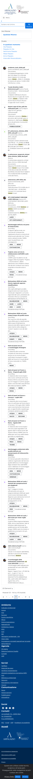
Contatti (4, 654)
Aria (2, 612)
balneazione (14, 301)
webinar (13, 477)
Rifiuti (3, 620)
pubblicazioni (15, 126)
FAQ (2, 675)
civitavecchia (15, 247)
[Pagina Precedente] (3, 597)
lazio (12, 217)
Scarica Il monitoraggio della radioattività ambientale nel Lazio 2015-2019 (18, 565)
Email (7, 722)
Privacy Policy (9, 777)
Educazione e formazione (9, 682)
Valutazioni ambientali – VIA (10, 636)
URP (2, 656)
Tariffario (4, 666)
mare (11, 304)
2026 (19, 339)
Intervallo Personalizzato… (12, 58)
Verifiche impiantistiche (9, 670)
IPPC (2, 629)
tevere (12, 445)
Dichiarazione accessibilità (8, 758)
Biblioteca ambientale (8, 678)
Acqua (3, 610)
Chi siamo (4, 649)
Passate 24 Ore (8, 49)
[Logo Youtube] (10, 708)
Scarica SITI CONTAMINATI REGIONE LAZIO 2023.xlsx (18, 201)
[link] (1, 21)
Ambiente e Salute (7, 627)
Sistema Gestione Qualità (9, 651)
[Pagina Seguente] (29, 597)
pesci (11, 442)
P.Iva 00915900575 (7, 719)
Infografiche (5, 697)
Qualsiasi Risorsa (10, 35)
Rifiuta (18, 777)
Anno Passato (8, 56)
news (19, 244)
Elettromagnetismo (7, 622)
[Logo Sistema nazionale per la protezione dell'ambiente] (22, 9)
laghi (18, 307)
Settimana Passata (10, 51)
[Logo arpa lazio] (10, 9)
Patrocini (4, 680)
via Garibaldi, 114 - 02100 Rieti (11, 714)
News (3, 690)
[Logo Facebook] (3, 708)
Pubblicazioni (5, 695)
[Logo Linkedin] (13, 708)
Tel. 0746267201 (6, 716)
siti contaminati (16, 220)
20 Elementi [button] (8, 589)
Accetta (26, 777)
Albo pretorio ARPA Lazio (8, 755)
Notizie (10, 277)
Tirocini (3, 685)
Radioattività (5, 624)
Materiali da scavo (7, 668)
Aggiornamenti (6, 692)
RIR (2, 634)
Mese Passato (8, 54)
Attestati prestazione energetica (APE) (14, 673)
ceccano (21, 416)
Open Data (5, 639)
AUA (2, 632)
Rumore (4, 615)
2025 (11, 307)
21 (26, 597)
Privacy (3, 762)
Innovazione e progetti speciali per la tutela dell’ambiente (15, 642)
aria (11, 244)
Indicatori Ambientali (8, 608)
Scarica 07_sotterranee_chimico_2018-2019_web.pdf (17, 135)
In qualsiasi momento (11, 44)
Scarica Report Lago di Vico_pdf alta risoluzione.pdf (18, 110)
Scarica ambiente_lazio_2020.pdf (18, 69)
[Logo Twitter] (6, 708)
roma (12, 275)
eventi (12, 339)
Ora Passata (7, 47)
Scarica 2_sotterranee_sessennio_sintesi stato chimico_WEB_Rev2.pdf (18, 160)
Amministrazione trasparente (9, 751)
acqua (12, 272)
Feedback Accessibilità (22, 722)
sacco (12, 416)
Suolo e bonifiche (7, 617)
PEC (2, 722)
